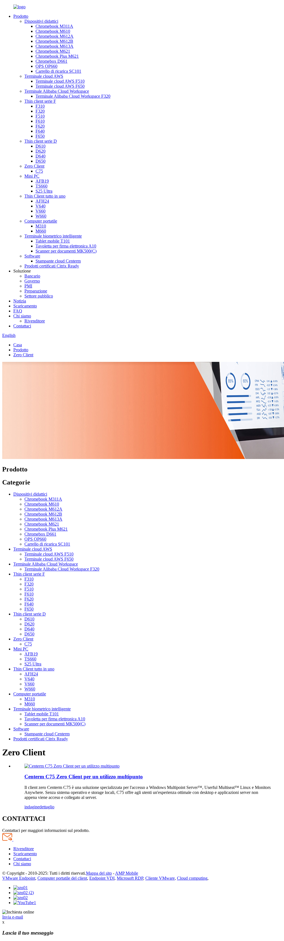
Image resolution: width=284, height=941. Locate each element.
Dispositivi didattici (41, 21)
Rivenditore (34, 321)
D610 (40, 146)
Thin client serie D (40, 141)
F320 (40, 111)
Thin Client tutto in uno (44, 196)
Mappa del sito (99, 873)
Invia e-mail (12, 917)
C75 (39, 171)
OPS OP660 (46, 66)
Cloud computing (192, 878)
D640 (40, 156)
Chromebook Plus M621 (57, 56)
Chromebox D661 (51, 61)
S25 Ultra (44, 191)
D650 (40, 161)
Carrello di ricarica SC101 (58, 71)
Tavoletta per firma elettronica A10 (66, 246)
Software (32, 256)
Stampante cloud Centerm (58, 261)
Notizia (19, 301)
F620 (40, 126)
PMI (28, 286)
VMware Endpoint (18, 878)
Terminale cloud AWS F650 (60, 86)
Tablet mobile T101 (53, 241)
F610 (40, 121)
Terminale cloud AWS (43, 76)
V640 (40, 206)
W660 (41, 216)
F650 (40, 136)
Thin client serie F (40, 101)
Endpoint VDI (102, 878)
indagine (31, 806)
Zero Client (34, 166)
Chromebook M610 (53, 31)
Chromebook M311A (54, 26)
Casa (17, 344)
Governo (32, 281)
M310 (41, 226)
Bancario (32, 276)
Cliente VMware (160, 878)
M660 (41, 231)
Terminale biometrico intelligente (53, 236)
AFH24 (42, 201)
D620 (40, 151)
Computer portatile (40, 221)
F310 (40, 106)
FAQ (17, 311)
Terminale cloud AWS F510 (60, 81)
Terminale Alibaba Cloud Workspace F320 (73, 96)
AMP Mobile (126, 873)
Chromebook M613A (54, 46)
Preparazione (35, 291)
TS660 (41, 186)
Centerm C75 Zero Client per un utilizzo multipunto (83, 776)
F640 (40, 131)
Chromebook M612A (54, 36)
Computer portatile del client (62, 878)
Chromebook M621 (53, 51)
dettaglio (46, 806)
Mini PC (31, 176)
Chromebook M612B (54, 41)
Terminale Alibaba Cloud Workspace (56, 91)
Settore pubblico (38, 296)
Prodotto (20, 16)
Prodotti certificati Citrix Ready (51, 266)
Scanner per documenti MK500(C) (66, 251)
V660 (40, 211)
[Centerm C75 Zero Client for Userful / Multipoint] (72, 766)
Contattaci (22, 326)
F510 (40, 116)
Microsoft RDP (130, 878)
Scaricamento (25, 306)
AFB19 (42, 181)
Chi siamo (22, 316)
